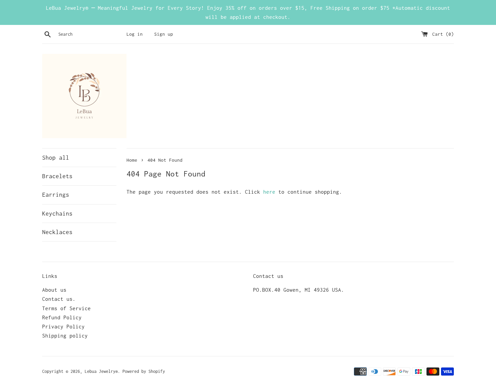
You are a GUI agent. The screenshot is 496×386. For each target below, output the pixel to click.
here (269, 192)
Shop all (55, 157)
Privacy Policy (63, 326)
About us (54, 290)
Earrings (55, 194)
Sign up (163, 34)
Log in (135, 34)
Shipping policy (65, 335)
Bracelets (57, 176)
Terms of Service (66, 308)
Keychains (57, 213)
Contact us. (59, 299)
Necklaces (57, 232)
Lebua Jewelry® (101, 371)
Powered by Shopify (143, 371)
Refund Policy (62, 317)
